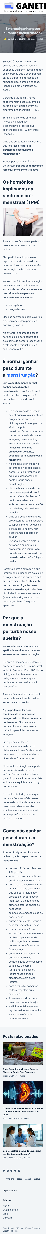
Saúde (40, 39)
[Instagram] (11, 1171)
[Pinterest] (15, 1171)
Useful (37, 1179)
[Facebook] (4, 1171)
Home (6, 1205)
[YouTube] (19, 1171)
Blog (5, 1213)
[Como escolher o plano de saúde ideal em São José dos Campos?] (23, 1135)
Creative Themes (10, 1231)
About (28, 1179)
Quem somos (10, 1209)
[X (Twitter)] (8, 1171)
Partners (10, 1179)
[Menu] (42, 7)
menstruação (20, 375)
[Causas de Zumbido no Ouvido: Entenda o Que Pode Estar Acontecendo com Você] (23, 1092)
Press (19, 1179)
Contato (7, 1217)
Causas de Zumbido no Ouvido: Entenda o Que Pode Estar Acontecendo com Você (23, 1111)
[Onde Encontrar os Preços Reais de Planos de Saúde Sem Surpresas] (23, 1053)
